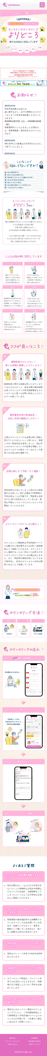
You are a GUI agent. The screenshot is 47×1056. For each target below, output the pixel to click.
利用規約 (34, 1038)
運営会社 (12, 1038)
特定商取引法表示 (34, 1041)
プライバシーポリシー (12, 1041)
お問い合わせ (12, 1044)
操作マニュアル (34, 1044)
